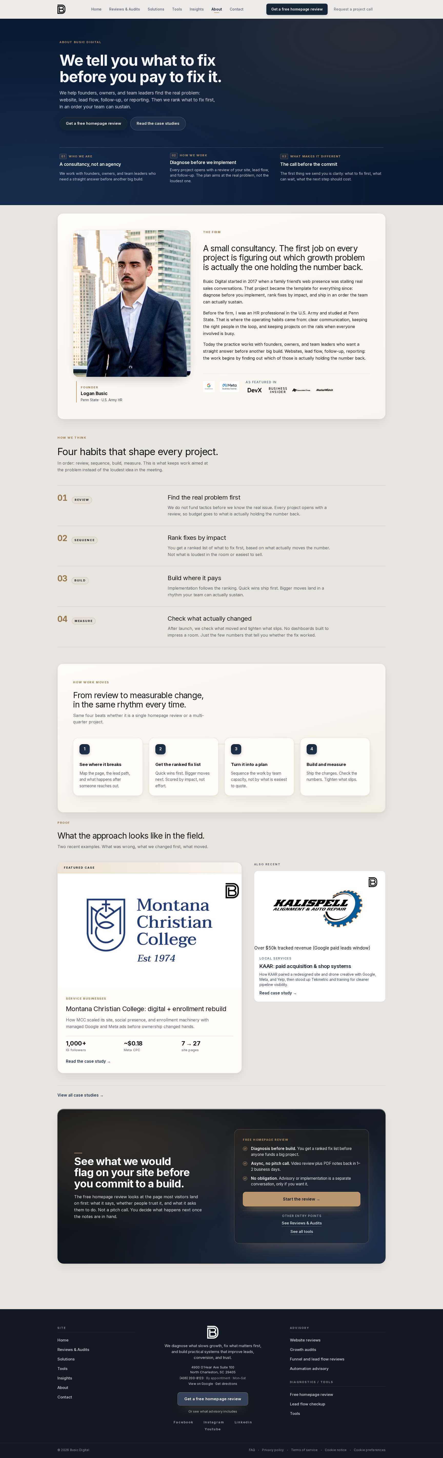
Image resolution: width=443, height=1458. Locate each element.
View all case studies (78, 1095)
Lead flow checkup (307, 1404)
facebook (183, 1422)
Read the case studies (158, 123)
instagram (214, 1422)
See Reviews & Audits (302, 1223)
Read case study (275, 993)
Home (96, 9)
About (217, 9)
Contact (237, 9)
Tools (177, 9)
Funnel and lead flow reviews (317, 1359)
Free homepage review (311, 1394)
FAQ (252, 1450)
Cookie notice (336, 1450)
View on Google (200, 1384)
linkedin (243, 1422)
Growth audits (303, 1349)
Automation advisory (309, 1368)
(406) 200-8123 (192, 1378)
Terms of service (304, 1450)
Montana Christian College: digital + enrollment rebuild (146, 1009)
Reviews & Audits (124, 9)
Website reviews (305, 1340)
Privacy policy (273, 1450)
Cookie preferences (370, 1450)
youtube (213, 1429)
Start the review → (301, 1199)
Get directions (226, 1384)
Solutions (156, 9)
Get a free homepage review (93, 123)
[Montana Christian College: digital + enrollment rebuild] (149, 930)
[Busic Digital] (61, 9)
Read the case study (86, 1061)
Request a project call (353, 9)
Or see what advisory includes (212, 1411)
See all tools (301, 1231)
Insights (197, 9)
